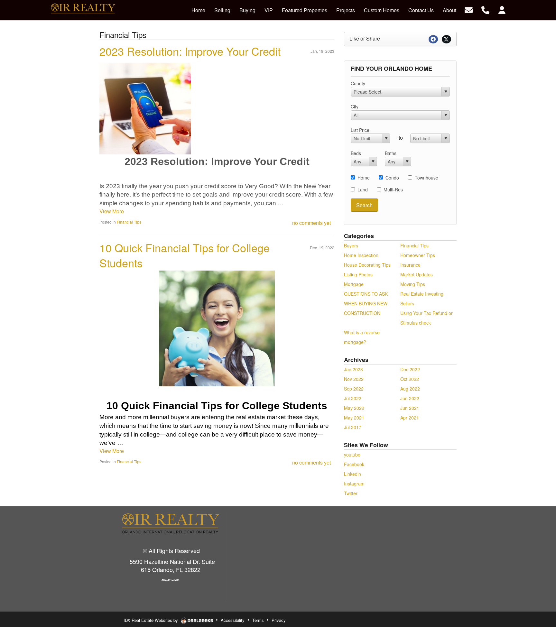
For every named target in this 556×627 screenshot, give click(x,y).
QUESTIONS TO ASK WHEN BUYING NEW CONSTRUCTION (366, 303)
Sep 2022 (354, 388)
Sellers (407, 303)
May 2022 (354, 408)
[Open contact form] (469, 9)
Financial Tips (129, 222)
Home (363, 177)
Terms (258, 620)
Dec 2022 (410, 369)
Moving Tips (412, 284)
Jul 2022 (352, 398)
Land (362, 189)
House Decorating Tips (367, 265)
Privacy (279, 620)
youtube (352, 454)
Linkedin (352, 474)
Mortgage (354, 284)
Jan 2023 (353, 369)
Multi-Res (393, 189)
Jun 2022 (409, 398)
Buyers (351, 245)
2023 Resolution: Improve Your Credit (190, 51)
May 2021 (354, 417)
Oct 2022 (409, 379)
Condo (392, 177)
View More (111, 211)
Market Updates (416, 274)
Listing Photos (358, 274)
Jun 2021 (409, 408)
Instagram (354, 483)
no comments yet (311, 222)
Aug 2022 (410, 388)
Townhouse (426, 177)
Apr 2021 (409, 417)
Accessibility (233, 620)
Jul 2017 (352, 427)
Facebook (354, 464)
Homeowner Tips (417, 255)
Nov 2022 (354, 379)
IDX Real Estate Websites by (151, 620)
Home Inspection (361, 255)
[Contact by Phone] (485, 9)
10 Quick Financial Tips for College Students (184, 255)
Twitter (350, 493)
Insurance (410, 265)
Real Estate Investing (421, 293)
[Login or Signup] (501, 9)
